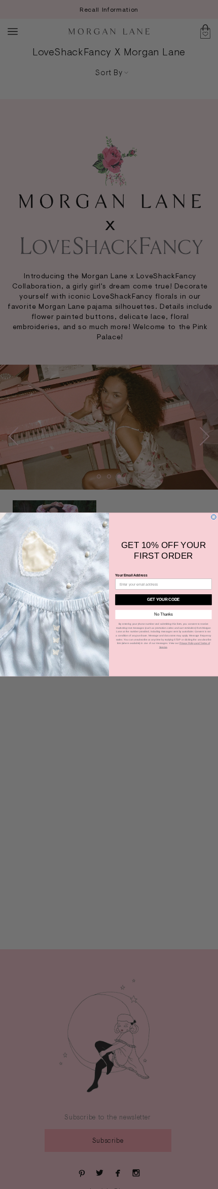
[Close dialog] (213, 517)
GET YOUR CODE (163, 599)
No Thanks (163, 615)
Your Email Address (131, 575)
